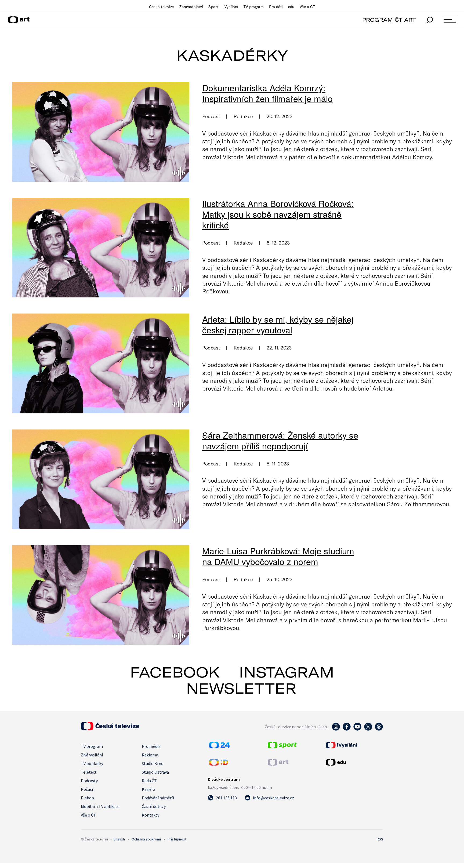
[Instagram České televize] (336, 729)
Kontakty (150, 815)
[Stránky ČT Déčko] (218, 764)
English (119, 839)
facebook (175, 672)
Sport (213, 6)
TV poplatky (92, 763)
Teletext (89, 772)
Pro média (151, 746)
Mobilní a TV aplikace (100, 806)
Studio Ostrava (155, 772)
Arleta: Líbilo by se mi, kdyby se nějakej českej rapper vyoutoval (277, 324)
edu (291, 6)
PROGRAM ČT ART (389, 19)
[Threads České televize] (379, 729)
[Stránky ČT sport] (282, 746)
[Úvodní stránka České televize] (110, 728)
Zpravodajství (191, 6)
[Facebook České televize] (346, 729)
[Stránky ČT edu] (354, 762)
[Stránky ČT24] (219, 746)
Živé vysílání (92, 755)
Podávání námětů (158, 797)
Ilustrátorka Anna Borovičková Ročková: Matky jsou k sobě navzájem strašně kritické (278, 214)
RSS (380, 839)
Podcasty (89, 780)
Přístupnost (177, 839)
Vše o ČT (307, 6)
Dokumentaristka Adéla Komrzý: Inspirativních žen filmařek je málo (267, 92)
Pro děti (276, 6)
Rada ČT (149, 780)
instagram (286, 672)
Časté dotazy (154, 806)
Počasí (87, 789)
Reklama (150, 755)
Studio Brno (153, 763)
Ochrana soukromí (146, 839)
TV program (253, 6)
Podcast (211, 116)
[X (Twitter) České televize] (368, 729)
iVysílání (230, 6)
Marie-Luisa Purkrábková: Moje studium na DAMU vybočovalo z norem (278, 555)
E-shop (87, 797)
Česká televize (161, 6)
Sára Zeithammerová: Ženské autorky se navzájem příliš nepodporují (280, 440)
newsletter (241, 688)
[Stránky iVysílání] (354, 745)
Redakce (243, 116)
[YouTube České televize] (357, 729)
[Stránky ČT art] (278, 764)
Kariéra (148, 789)
